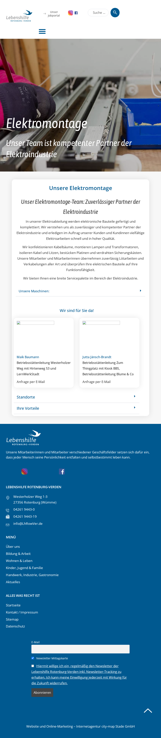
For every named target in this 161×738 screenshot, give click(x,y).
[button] (42, 31)
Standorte (26, 397)
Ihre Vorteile (28, 408)
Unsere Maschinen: (34, 291)
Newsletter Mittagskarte (52, 658)
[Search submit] (115, 12)
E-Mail (35, 642)
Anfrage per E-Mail (31, 381)
